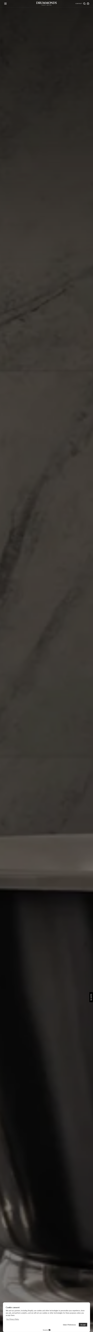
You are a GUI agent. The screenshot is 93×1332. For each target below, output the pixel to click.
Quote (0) (91, 997)
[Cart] (88, 3)
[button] (5, 3)
